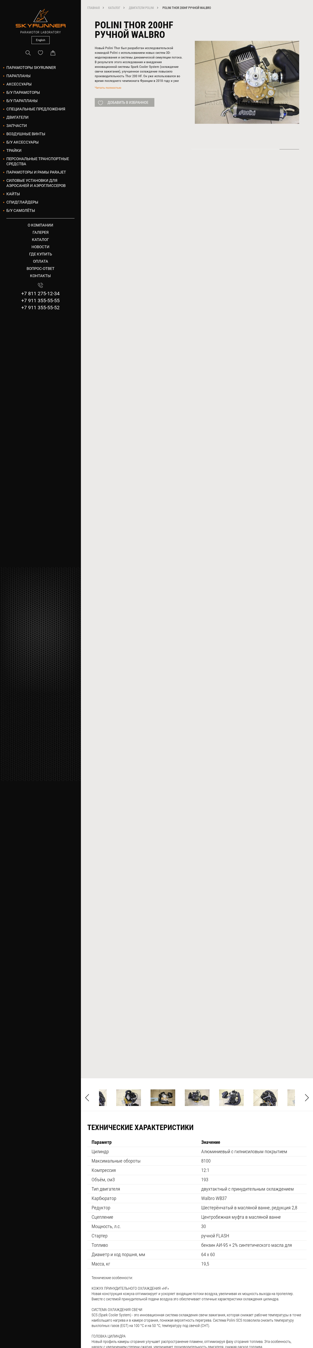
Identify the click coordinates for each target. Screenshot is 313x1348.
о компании (40, 225)
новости (40, 247)
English (40, 40)
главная (93, 8)
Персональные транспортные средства (37, 161)
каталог (40, 239)
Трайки (14, 150)
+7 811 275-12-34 (40, 293)
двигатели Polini (141, 8)
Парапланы (18, 76)
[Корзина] (52, 53)
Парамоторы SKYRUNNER (31, 67)
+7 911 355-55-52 (40, 307)
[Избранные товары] (40, 53)
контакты (40, 276)
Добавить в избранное (128, 102)
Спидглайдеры (22, 202)
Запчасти (16, 125)
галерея (41, 232)
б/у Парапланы (22, 100)
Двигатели (17, 117)
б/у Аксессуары (22, 142)
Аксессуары (19, 84)
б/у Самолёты (20, 210)
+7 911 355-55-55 (40, 300)
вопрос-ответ (41, 268)
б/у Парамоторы (23, 92)
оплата (40, 261)
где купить (40, 254)
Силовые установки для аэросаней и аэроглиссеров (36, 183)
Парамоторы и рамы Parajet (36, 172)
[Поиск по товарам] (28, 53)
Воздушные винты (25, 134)
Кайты (13, 194)
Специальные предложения (35, 109)
